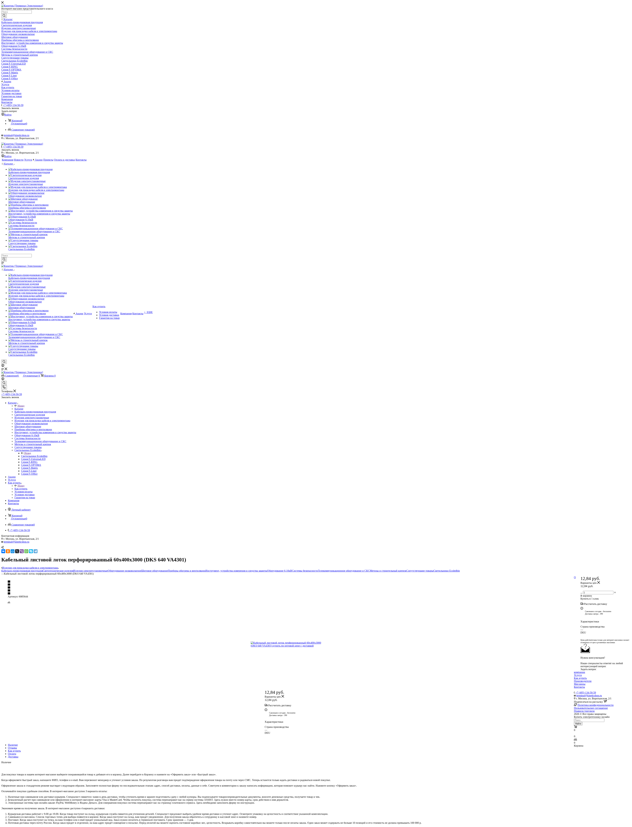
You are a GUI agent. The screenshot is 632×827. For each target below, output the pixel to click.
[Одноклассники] (8, 551)
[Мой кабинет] (2, 366)
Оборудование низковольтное (124, 570)
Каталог (19, 408)
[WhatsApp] (26, 551)
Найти (578, 723)
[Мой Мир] (12, 551)
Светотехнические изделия (58, 570)
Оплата (12, 753)
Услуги (578, 675)
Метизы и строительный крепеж (388, 570)
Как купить (20, 488)
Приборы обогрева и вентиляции (186, 570)
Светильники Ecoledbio (34, 456)
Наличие (13, 744)
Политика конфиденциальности (596, 705)
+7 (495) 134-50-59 (13, 105)
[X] (17, 551)
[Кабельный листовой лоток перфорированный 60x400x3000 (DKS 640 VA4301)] (288, 644)
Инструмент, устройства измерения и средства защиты (236, 570)
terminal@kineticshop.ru (16, 135)
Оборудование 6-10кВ (279, 570)
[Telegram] (36, 551)
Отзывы (12, 747)
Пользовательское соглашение (591, 708)
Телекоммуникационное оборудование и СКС (344, 570)
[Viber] (22, 551)
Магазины (579, 684)
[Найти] (4, 16)
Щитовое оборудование (154, 570)
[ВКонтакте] (3, 551)
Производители (583, 681)
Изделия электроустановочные (90, 570)
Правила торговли (584, 711)
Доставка (13, 756)
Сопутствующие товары (420, 570)
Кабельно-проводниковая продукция (22, 570)
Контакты (579, 687)
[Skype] (31, 551)
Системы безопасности (305, 570)
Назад (21, 405)
